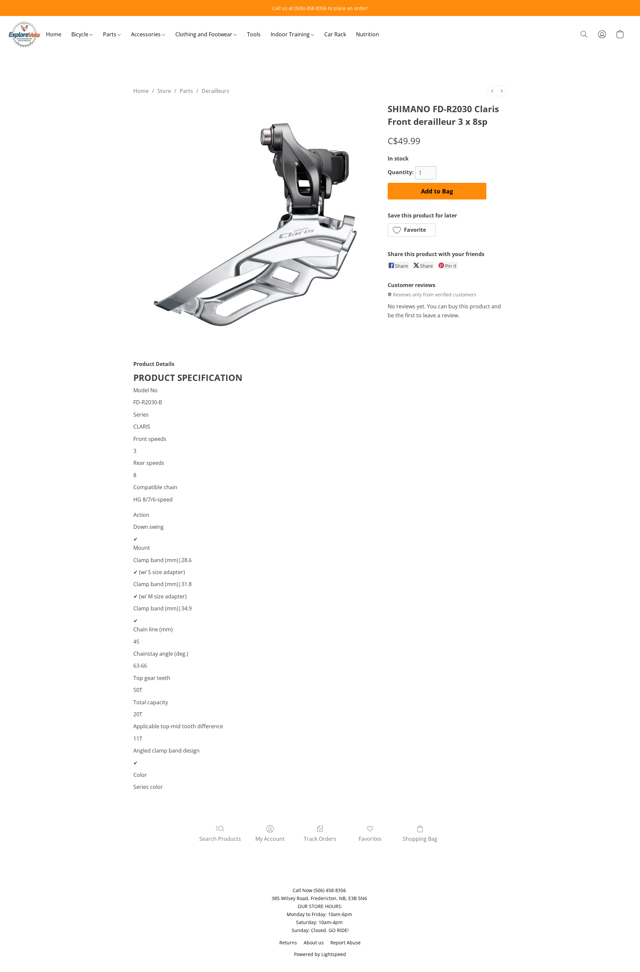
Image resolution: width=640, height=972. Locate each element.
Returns (288, 942)
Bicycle (80, 34)
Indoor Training (291, 34)
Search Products (220, 838)
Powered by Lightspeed (320, 954)
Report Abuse (345, 942)
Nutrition (367, 34)
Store (164, 91)
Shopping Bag (420, 838)
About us (314, 942)
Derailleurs (215, 91)
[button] (24, 34)
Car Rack (335, 34)
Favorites (370, 838)
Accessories (146, 34)
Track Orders (320, 838)
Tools (254, 34)
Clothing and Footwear (204, 34)
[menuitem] (492, 91)
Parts (110, 34)
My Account (270, 838)
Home (53, 34)
